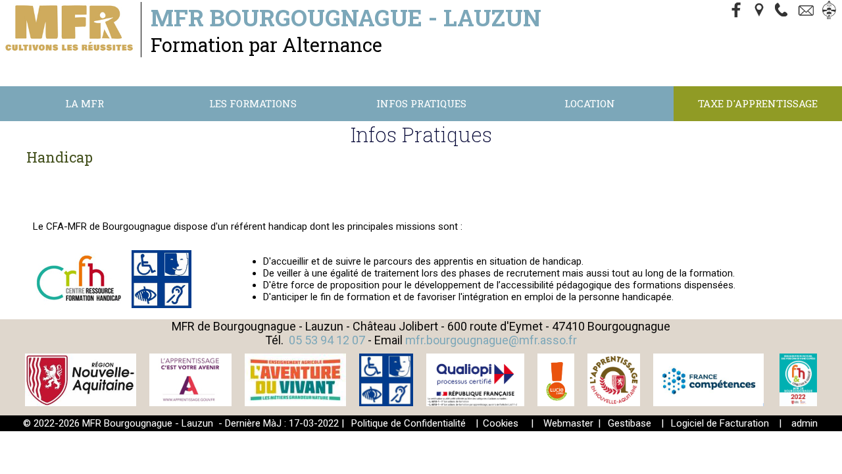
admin (804, 423)
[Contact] (807, 11)
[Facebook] (736, 11)
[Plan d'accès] (760, 11)
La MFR (84, 103)
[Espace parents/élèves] (831, 11)
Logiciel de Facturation (720, 423)
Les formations (253, 103)
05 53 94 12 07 (327, 340)
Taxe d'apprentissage (758, 103)
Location (589, 103)
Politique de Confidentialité (408, 423)
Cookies (500, 423)
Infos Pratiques (421, 103)
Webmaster (568, 423)
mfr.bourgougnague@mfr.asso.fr (491, 340)
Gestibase (629, 423)
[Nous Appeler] (784, 11)
